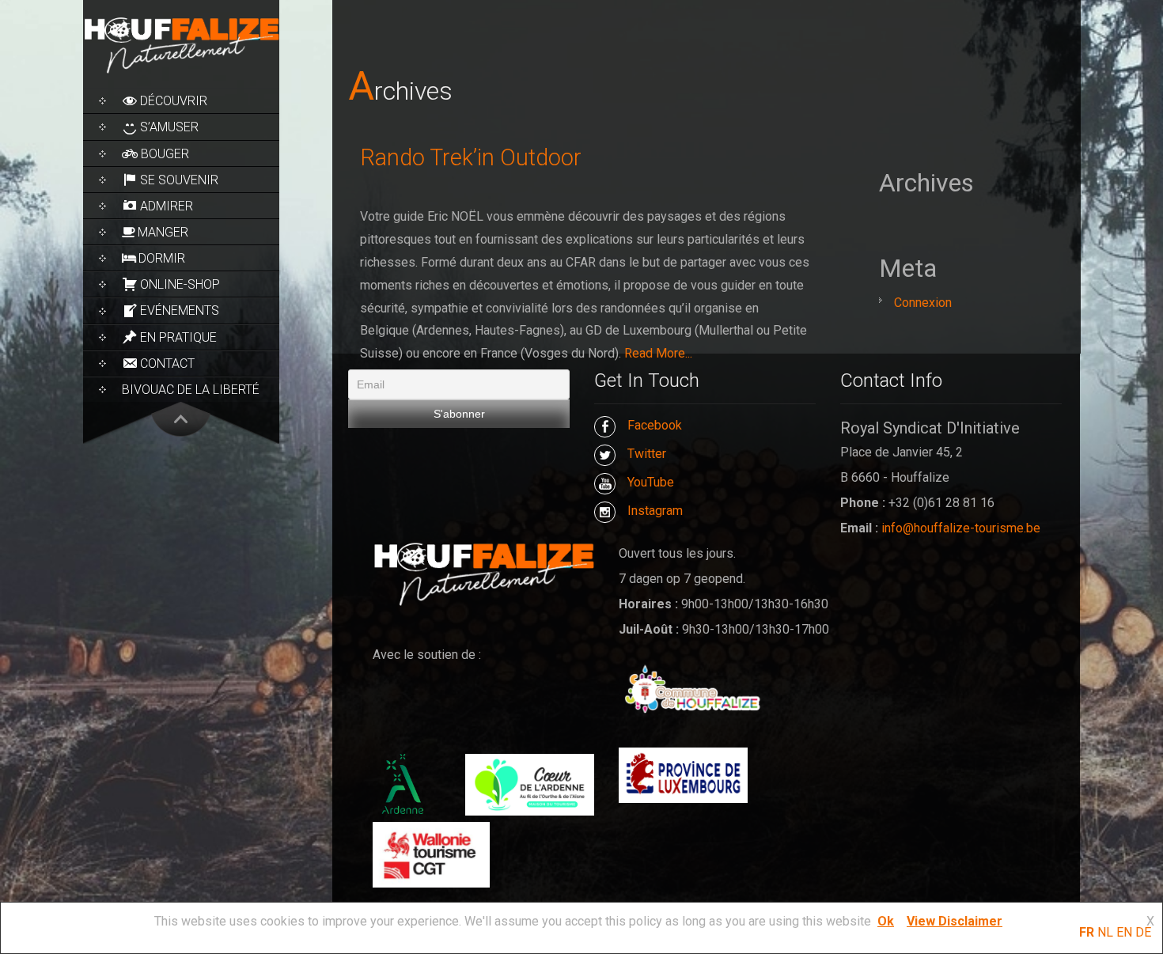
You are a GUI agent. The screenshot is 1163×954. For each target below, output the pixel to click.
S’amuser (169, 126)
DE (1143, 932)
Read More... (658, 353)
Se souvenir (179, 179)
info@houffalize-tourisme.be (960, 528)
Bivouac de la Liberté (190, 389)
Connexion (923, 302)
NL (1105, 932)
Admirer (166, 206)
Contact (167, 363)
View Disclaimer (954, 921)
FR (1086, 932)
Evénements (179, 310)
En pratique (178, 337)
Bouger (165, 153)
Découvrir (173, 100)
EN (1124, 932)
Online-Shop (180, 284)
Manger (163, 232)
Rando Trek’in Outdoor (471, 157)
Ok (885, 921)
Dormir (161, 258)
